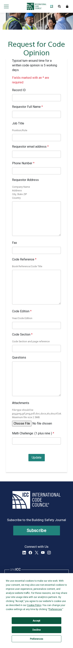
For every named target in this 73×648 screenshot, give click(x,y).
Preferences (36, 639)
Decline (37, 629)
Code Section (22, 334)
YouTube (42, 552)
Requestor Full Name (27, 107)
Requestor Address (25, 180)
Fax (14, 243)
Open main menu (6, 6)
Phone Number (23, 163)
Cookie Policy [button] (34, 605)
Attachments (20, 403)
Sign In (67, 6)
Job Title (18, 123)
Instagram (49, 552)
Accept (36, 620)
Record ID (19, 90)
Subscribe (36, 530)
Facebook (30, 552)
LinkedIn (24, 552)
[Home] (35, 6)
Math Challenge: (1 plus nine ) (33, 433)
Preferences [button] (55, 609)
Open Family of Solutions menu (51, 6)
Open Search (59, 6)
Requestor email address (30, 146)
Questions (19, 357)
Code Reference (24, 259)
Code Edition (22, 311)
